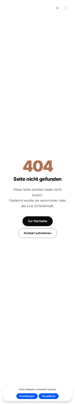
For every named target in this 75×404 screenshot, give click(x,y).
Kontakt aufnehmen (37, 233)
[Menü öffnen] (65, 8)
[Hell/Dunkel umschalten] (57, 8)
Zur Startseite (37, 221)
